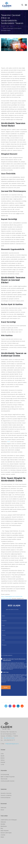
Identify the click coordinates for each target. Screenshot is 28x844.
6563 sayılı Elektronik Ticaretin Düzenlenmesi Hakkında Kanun (14, 659)
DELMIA (2, 755)
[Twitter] (6, 706)
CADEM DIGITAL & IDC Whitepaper (9, 819)
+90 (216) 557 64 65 (9, 738)
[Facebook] (10, 706)
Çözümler (3, 834)
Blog (8, 26)
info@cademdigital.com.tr (12, 743)
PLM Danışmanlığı (5, 774)
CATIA (2, 753)
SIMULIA (2, 760)
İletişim (2, 837)
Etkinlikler (3, 824)
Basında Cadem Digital (6, 832)
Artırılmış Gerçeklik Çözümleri (7, 781)
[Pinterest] (14, 706)
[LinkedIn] (18, 706)
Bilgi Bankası (4, 826)
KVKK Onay (6, 672)
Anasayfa (3, 26)
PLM (8, 441)
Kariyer (2, 809)
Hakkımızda (3, 807)
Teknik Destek (4, 778)
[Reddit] (22, 706)
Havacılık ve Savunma (6, 793)
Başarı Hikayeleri (5, 830)
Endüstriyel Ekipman (5, 797)
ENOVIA (2, 758)
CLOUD (2, 764)
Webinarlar (3, 822)
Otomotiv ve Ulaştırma (6, 795)
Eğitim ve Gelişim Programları (8, 776)
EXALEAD (3, 762)
